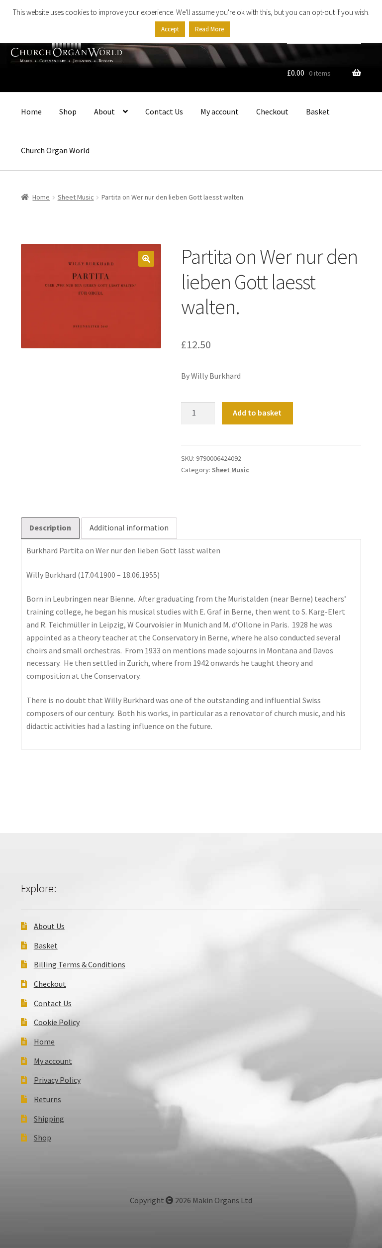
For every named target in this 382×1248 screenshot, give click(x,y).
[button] (146, 259)
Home (31, 111)
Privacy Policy (57, 1080)
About (104, 111)
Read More (209, 29)
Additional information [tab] (129, 527)
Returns (47, 1099)
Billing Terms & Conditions (79, 964)
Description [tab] (50, 527)
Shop (68, 111)
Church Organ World (55, 150)
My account (219, 111)
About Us (49, 926)
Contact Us (164, 111)
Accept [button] (170, 29)
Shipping (49, 1119)
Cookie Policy (57, 1022)
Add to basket (257, 412)
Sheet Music (76, 197)
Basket (318, 111)
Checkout (272, 111)
